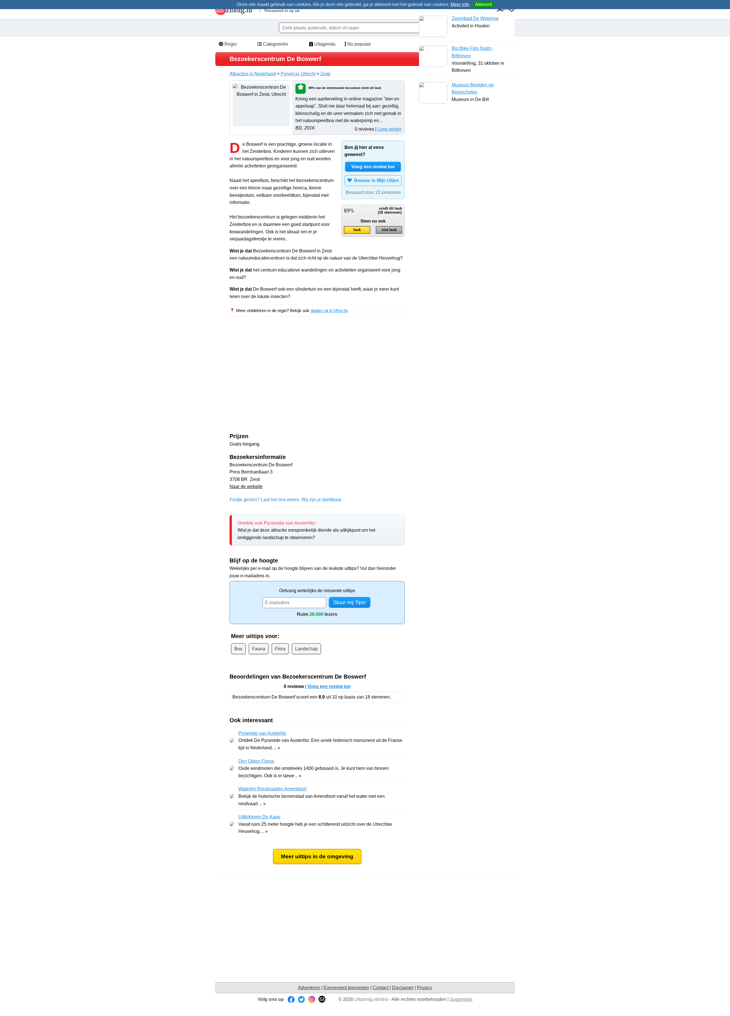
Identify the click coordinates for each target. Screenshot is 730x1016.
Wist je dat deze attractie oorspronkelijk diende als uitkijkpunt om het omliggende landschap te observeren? (306, 530)
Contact (380, 987)
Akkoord (483, 4)
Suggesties (461, 999)
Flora (280, 648)
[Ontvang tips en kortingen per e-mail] (322, 999)
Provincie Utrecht (298, 73)
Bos (238, 648)
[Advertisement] (277, 372)
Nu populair (358, 44)
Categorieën (275, 44)
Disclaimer (402, 987)
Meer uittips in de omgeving (317, 856)
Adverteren (309, 987)
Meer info (460, 4)
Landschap (306, 648)
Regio (230, 44)
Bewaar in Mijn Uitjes (375, 180)
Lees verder (390, 129)
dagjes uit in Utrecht (329, 310)
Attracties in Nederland (253, 73)
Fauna (258, 648)
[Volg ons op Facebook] (291, 999)
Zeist (325, 73)
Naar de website (246, 486)
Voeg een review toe (373, 166)
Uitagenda (324, 44)
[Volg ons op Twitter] (301, 999)
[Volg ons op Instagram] (312, 999)
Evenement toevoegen (346, 987)
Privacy (424, 987)
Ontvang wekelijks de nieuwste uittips (317, 590)
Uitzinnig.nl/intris (371, 999)
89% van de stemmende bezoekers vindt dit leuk (345, 88)
